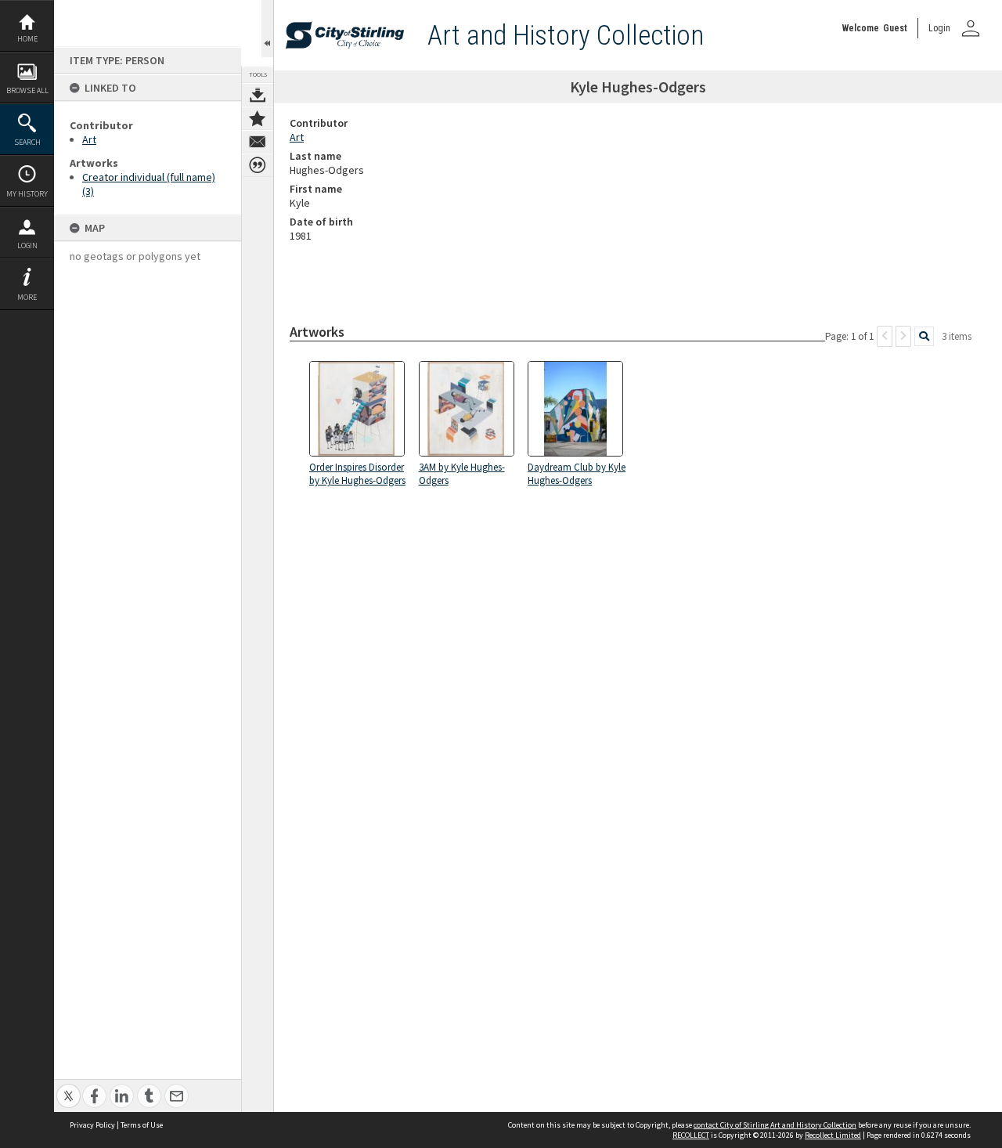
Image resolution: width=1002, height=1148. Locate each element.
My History (27, 194)
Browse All (27, 90)
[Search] (924, 336)
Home (27, 39)
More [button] (27, 297)
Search (27, 142)
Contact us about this (257, 141)
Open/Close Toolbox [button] (267, 28)
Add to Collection (257, 118)
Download (257, 94)
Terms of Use (142, 1125)
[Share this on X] (68, 1087)
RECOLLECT (690, 1135)
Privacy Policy (92, 1125)
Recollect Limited (833, 1135)
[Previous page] (884, 336)
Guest (895, 28)
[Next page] (903, 336)
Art (89, 139)
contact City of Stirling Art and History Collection (775, 1125)
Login (27, 245)
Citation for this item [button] (257, 165)
